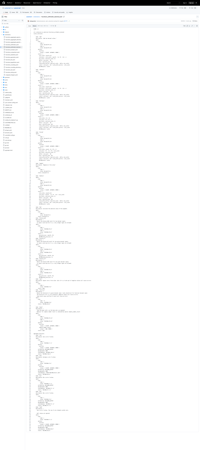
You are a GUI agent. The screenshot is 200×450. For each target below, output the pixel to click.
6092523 (183, 21)
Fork (183, 8)
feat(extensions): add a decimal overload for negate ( (50, 21)
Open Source (37, 3)
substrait (17, 8)
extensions (36, 16)
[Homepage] (3, 3)
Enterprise (47, 3)
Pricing (55, 3)
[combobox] (13, 23)
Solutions (18, 3)
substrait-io (8, 8)
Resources (27, 3)
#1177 (65, 21)
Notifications (174, 8)
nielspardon (33, 21)
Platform (9, 3)
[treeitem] (12, 47)
